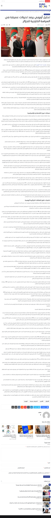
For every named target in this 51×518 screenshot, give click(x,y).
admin (39, 412)
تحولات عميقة (33, 401)
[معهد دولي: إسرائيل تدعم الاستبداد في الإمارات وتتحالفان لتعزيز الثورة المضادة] (42, 429)
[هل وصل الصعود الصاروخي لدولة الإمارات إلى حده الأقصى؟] (46, 510)
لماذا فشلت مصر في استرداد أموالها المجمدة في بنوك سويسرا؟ (29, 485)
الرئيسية (47, 11)
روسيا (25, 401)
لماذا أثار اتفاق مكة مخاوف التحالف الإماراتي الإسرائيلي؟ (30, 491)
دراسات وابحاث (42, 11)
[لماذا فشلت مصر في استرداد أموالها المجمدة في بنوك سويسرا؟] (46, 486)
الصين (41, 401)
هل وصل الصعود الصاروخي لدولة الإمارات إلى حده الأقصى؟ (30, 508)
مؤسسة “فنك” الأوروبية (41, 64)
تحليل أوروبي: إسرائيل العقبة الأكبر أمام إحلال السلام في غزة (33, 1)
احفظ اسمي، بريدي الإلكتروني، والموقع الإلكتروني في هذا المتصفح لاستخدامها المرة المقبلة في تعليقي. (28, 472)
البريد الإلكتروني (47, 467)
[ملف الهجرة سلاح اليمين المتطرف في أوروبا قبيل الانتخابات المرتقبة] (25, 429)
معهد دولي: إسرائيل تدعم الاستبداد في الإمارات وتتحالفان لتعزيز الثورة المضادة (43, 436)
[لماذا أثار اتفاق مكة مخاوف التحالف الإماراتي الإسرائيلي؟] (46, 492)
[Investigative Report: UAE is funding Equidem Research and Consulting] (8, 429)
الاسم (48, 462)
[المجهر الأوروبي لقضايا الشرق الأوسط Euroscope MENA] (43, 5)
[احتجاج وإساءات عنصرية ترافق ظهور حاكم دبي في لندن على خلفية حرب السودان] (46, 504)
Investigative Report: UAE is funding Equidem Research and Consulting (9, 436)
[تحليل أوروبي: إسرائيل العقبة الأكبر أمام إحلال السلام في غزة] (46, 498)
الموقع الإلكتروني (21, 467)
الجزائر (47, 401)
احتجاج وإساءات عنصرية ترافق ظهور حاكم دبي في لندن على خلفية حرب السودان (26, 502)
